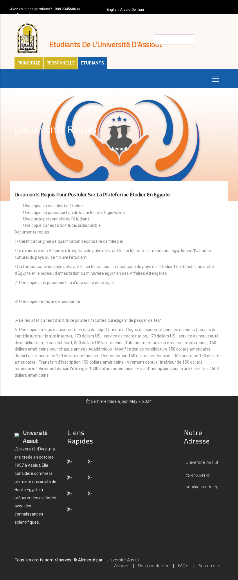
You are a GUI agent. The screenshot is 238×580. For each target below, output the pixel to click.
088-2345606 (65, 9)
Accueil (119, 149)
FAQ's (183, 565)
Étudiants (92, 63)
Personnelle (60, 63)
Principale (28, 63)
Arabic (125, 10)
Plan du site (209, 565)
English (113, 10)
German (137, 10)
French (112, 17)
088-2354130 (198, 475)
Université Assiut (201, 462)
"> (70, 461)
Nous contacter (153, 565)
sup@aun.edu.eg (23, 15)
